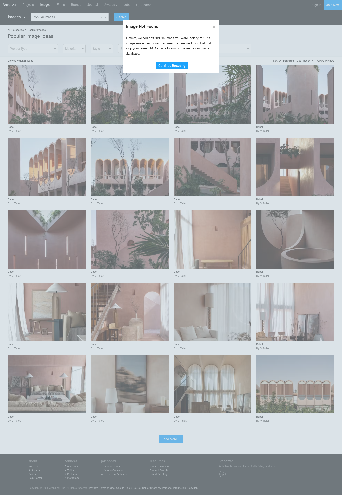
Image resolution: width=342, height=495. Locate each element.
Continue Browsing (171, 65)
